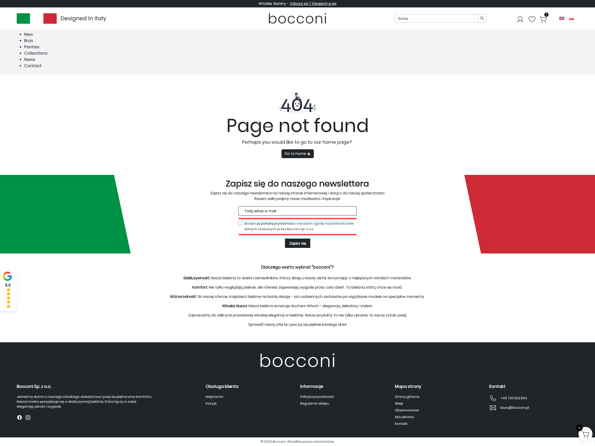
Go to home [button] (295, 153)
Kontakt (401, 423)
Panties (32, 47)
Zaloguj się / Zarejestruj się (313, 3)
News (29, 59)
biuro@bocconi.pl (514, 407)
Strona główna (407, 396)
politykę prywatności (278, 223)
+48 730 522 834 (513, 398)
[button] (8, 290)
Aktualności (404, 417)
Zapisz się (297, 243)
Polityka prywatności (317, 396)
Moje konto (214, 396)
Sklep (399, 403)
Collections (36, 53)
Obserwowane (407, 410)
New (28, 34)
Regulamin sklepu (314, 403)
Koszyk (211, 403)
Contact (33, 66)
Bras (28, 40)
